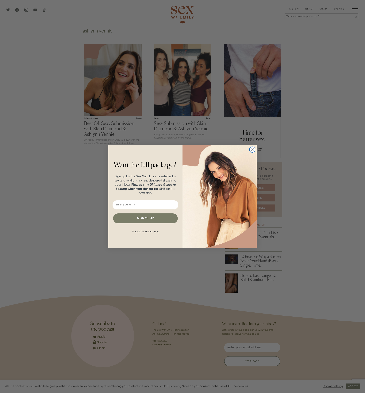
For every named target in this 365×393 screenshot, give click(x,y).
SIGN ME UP (145, 218)
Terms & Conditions (142, 232)
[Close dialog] (252, 149)
